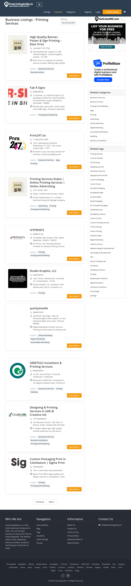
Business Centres (37, 72)
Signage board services (98, 175)
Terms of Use (73, 532)
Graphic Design (96, 235)
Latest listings (42, 539)
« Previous (39, 502)
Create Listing (112, 12)
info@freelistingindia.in (111, 525)
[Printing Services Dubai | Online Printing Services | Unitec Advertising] (17, 186)
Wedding (34, 392)
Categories (70, 12)
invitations (94, 265)
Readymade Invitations (99, 278)
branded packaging (97, 188)
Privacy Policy (73, 536)
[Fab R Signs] (17, 95)
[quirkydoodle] (17, 315)
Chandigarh (54, 564)
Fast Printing (95, 162)
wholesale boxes (96, 210)
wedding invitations (97, 270)
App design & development (100, 253)
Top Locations (42, 525)
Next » (52, 502)
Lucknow (61, 567)
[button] (125, 12)
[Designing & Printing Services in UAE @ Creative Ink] (17, 415)
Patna (113, 567)
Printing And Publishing (47, 115)
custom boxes (95, 184)
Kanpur (37, 567)
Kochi (45, 567)
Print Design (94, 291)
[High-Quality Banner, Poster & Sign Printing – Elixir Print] (17, 44)
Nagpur (98, 567)
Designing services (97, 167)
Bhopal (31, 564)
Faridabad (95, 564)
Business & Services (46, 69)
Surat (60, 570)
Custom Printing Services (99, 222)
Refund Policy (73, 543)
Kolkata (52, 567)
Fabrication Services (97, 171)
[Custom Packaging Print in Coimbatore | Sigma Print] (17, 466)
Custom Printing (96, 158)
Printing (34, 163)
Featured (58, 12)
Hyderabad (13, 567)
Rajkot (53, 570)
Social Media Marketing (40, 342)
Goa (114, 564)
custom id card (95, 218)
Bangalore (22, 564)
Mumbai (89, 567)
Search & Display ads (98, 261)
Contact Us (72, 528)
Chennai (64, 564)
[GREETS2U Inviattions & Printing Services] (17, 370)
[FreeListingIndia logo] (18, 4)
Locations (40, 536)
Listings (46, 12)
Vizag (77, 570)
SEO (91, 257)
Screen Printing (96, 231)
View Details (74, 75)
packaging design (96, 192)
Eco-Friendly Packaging (99, 205)
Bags (58, 160)
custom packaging (97, 179)
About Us (71, 525)
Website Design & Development (102, 248)
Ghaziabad (106, 564)
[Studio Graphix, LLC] (17, 278)
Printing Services (96, 154)
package (93, 295)
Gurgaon (121, 564)
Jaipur (30, 567)
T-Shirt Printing (96, 227)
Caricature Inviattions (98, 287)
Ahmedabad (11, 564)
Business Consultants (39, 440)
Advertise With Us (75, 539)
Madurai (80, 567)
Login (98, 12)
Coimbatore (74, 564)
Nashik (106, 567)
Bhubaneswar (41, 564)
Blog (38, 528)
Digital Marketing (38, 339)
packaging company (97, 214)
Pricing (39, 543)
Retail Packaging (96, 201)
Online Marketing (45, 335)
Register (88, 12)
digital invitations (96, 283)
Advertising (42, 206)
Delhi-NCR (85, 564)
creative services (96, 244)
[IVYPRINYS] (17, 237)
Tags (38, 532)
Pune (120, 567)
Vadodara (68, 570)
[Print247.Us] (17, 143)
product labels (95, 197)
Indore (22, 567)
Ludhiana (71, 567)
